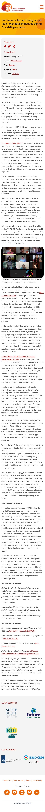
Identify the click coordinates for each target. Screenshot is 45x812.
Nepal (14, 69)
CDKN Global (16, 61)
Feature (12, 65)
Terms (27, 780)
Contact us (7, 780)
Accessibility (37, 780)
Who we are (18, 780)
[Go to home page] (16, 7)
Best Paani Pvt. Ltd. (10, 638)
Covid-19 (15, 73)
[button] (41, 7)
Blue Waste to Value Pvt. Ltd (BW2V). (21, 631)
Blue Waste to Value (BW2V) (12, 143)
